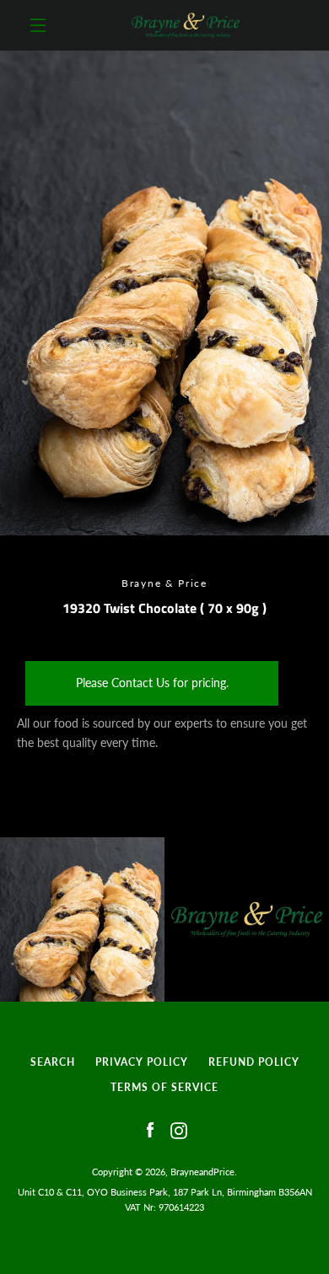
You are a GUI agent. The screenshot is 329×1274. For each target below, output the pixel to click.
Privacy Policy (141, 1062)
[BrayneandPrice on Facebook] (150, 1129)
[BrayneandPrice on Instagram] (178, 1129)
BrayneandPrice (202, 1171)
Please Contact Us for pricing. (152, 682)
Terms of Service (164, 1087)
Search (52, 1062)
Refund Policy (253, 1062)
